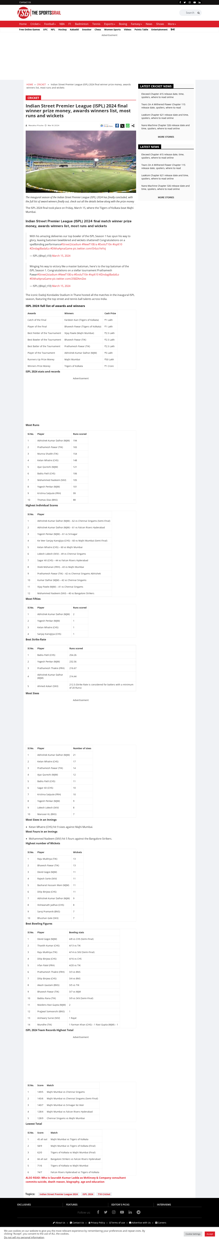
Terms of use (117, 1222)
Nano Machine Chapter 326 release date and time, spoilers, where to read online (165, 127)
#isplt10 (117, 244)
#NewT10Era (89, 244)
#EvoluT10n (105, 244)
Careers (161, 1222)
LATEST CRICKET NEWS (156, 86)
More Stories (166, 136)
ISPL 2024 (88, 1194)
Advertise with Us (141, 1222)
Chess (98, 29)
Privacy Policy (97, 1222)
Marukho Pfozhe (36, 125)
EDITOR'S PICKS (120, 1204)
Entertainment (159, 29)
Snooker (86, 29)
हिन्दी (173, 29)
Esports (109, 24)
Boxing (123, 24)
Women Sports (112, 29)
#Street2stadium (71, 244)
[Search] (198, 12)
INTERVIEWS (164, 1204)
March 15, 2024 (61, 255)
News (149, 24)
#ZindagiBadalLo (40, 248)
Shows (160, 24)
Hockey (62, 29)
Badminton (81, 24)
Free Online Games (29, 29)
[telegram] (138, 1212)
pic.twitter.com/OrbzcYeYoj (89, 248)
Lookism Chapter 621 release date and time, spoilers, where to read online (165, 116)
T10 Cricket (104, 1194)
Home (23, 24)
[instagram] (190, 2)
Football (49, 24)
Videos (127, 29)
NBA (62, 24)
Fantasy (135, 24)
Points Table (141, 29)
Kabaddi (74, 29)
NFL (53, 29)
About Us (60, 1222)
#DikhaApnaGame (61, 248)
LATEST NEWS (149, 147)
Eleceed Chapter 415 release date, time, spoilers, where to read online (162, 95)
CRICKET (41, 84)
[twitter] (185, 2)
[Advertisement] (96, 59)
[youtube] (194, 2)
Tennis (96, 24)
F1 (69, 24)
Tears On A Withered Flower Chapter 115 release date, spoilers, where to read (163, 106)
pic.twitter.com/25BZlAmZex (69, 278)
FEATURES (71, 1204)
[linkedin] (200, 2)
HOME (29, 84)
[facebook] (180, 2)
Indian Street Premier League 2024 (59, 1194)
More (171, 24)
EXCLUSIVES (24, 1204)
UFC (45, 29)
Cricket (34, 24)
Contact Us (25, 2)
